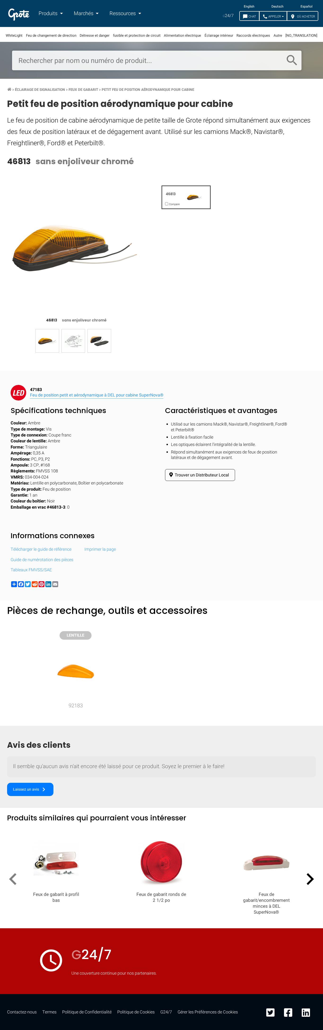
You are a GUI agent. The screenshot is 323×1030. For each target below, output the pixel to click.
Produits (49, 13)
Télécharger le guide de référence (41, 549)
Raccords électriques (253, 35)
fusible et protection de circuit (137, 35)
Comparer (161, 764)
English (249, 6)
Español (306, 6)
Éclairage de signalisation (40, 89)
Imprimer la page (100, 549)
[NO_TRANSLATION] (301, 35)
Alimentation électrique (182, 35)
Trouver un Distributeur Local (201, 475)
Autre (278, 35)
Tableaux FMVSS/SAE (31, 570)
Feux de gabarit (83, 89)
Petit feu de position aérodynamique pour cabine (148, 89)
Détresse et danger (94, 35)
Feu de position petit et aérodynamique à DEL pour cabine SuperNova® (96, 395)
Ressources (123, 13)
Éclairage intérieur (219, 35)
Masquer (300, 618)
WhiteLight (14, 35)
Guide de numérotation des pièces (42, 560)
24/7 (228, 16)
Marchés (84, 13)
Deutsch (277, 6)
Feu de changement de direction (51, 35)
